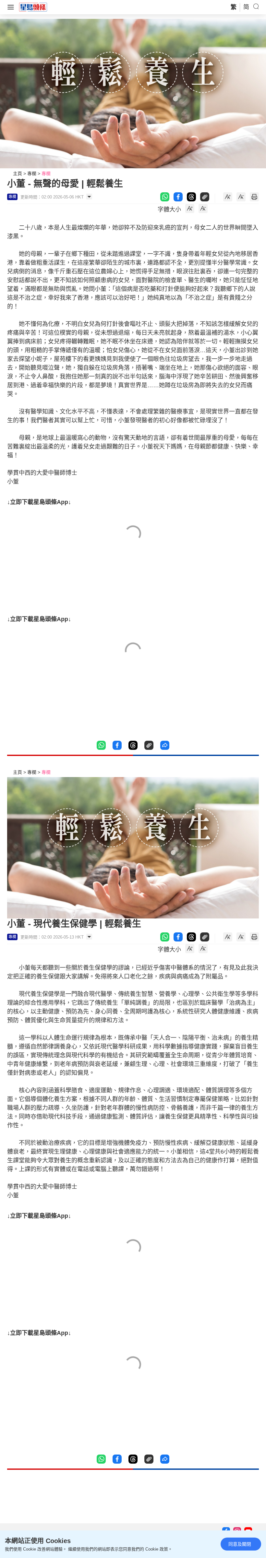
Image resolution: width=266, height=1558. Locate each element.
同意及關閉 (239, 1544)
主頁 (17, 173)
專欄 (31, 173)
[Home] (33, 7)
